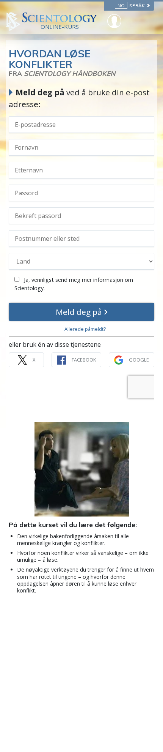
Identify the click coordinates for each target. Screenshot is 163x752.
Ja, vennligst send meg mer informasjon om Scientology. (73, 284)
